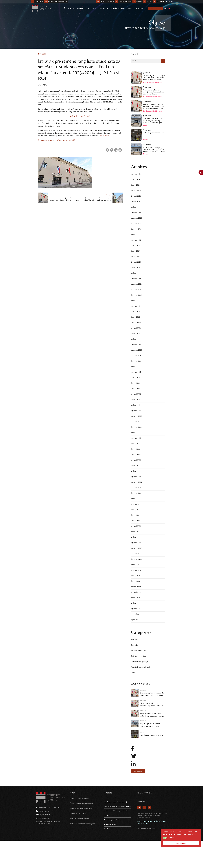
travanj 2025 (136, 262)
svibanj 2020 (136, 587)
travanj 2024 (136, 328)
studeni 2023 (136, 355)
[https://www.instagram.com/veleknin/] (168, 1)
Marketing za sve (150, 828)
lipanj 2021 (135, 515)
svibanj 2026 (136, 190)
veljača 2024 (135, 339)
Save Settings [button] (181, 843)
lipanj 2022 (135, 449)
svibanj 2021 (136, 520)
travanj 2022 (136, 460)
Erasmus (134, 639)
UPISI (87, 8)
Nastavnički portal (110, 824)
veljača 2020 (135, 603)
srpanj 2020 (135, 575)
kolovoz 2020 (136, 570)
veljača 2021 (135, 537)
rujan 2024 (135, 300)
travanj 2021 (136, 526)
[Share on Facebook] (107, 150)
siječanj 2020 (136, 608)
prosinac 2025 (136, 218)
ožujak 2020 (135, 597)
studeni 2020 (136, 553)
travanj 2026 (136, 196)
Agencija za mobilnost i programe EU (116, 811)
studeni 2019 (136, 614)
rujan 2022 (135, 432)
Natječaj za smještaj (149, 82)
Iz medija (134, 645)
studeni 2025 (136, 223)
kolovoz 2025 (136, 240)
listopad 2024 (136, 295)
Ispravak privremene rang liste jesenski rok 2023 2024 (58, 140)
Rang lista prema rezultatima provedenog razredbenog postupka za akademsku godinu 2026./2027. (151, 724)
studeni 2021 (136, 487)
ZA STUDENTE (104, 8)
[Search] (70, 1)
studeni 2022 (136, 421)
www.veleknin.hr (105, 135)
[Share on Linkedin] (116, 150)
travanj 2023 (136, 394)
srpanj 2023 (135, 377)
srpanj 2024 (135, 311)
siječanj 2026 (136, 212)
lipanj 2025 (135, 251)
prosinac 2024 (136, 284)
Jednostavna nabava (138, 650)
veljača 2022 (135, 471)
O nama (80, 8)
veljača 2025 (135, 273)
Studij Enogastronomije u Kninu (151, 735)
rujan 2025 (135, 234)
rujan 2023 (135, 366)
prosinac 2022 (136, 416)
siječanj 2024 (136, 344)
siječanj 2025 (136, 278)
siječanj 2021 (136, 542)
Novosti (71, 8)
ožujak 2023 (135, 399)
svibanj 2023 (136, 388)
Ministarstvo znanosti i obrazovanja (115, 802)
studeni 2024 (136, 289)
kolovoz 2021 (136, 504)
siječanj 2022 (136, 476)
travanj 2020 (136, 592)
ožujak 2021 (135, 531)
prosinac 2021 (136, 482)
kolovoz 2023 (136, 372)
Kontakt (139, 8)
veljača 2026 (135, 207)
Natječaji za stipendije (139, 661)
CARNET (107, 815)
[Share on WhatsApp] (120, 150)
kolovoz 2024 (136, 306)
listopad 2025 (136, 229)
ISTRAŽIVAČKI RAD (117, 8)
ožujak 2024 (135, 333)
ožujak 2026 (135, 201)
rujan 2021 (135, 498)
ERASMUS (130, 8)
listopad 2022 (136, 427)
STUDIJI (93, 8)
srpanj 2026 (135, 179)
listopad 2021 (136, 493)
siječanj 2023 (136, 410)
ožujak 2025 (135, 267)
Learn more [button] (191, 834)
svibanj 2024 (136, 322)
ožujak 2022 (135, 465)
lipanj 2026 (135, 185)
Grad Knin (107, 829)
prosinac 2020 (136, 548)
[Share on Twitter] (111, 150)
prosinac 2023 (136, 350)
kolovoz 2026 (136, 174)
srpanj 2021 (135, 509)
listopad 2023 (136, 361)
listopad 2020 (136, 559)
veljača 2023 (135, 405)
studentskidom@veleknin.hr (80, 116)
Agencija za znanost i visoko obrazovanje (117, 806)
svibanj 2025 (136, 256)
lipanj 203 (135, 620)
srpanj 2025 (135, 245)
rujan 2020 (135, 564)
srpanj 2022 (135, 443)
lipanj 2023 (135, 383)
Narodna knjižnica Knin (111, 820)
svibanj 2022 (136, 454)
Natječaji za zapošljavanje (140, 667)
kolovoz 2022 (136, 438)
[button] (165, 838)
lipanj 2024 (135, 317)
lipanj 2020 (135, 581)
